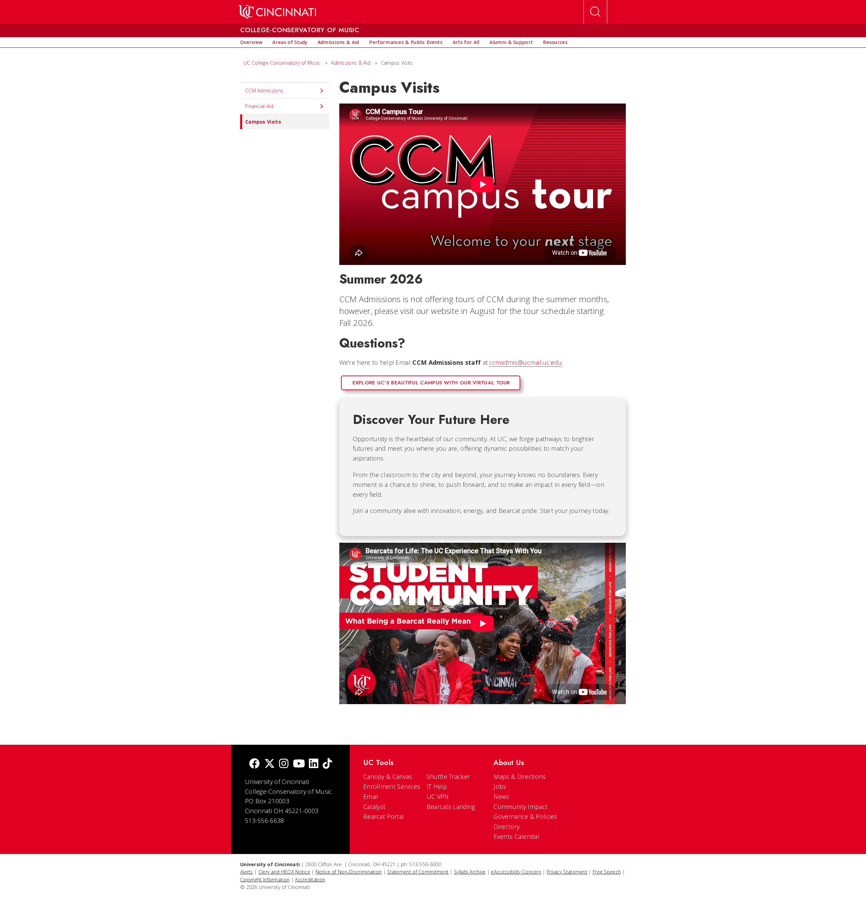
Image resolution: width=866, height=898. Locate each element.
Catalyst (374, 807)
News (501, 796)
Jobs (500, 786)
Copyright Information (265, 879)
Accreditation (310, 879)
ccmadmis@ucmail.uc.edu (525, 362)
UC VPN (438, 796)
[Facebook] (254, 764)
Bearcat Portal (383, 816)
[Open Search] (595, 12)
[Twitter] (269, 764)
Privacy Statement (567, 872)
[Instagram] (284, 764)
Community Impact (520, 807)
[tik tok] (327, 764)
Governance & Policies (525, 816)
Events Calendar (517, 836)
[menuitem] (251, 42)
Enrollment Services (391, 786)
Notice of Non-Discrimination (349, 872)
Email (371, 796)
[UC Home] (277, 12)
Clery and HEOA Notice (284, 872)
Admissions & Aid (350, 63)
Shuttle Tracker (448, 776)
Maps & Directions (520, 776)
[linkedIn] (313, 764)
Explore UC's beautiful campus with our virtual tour (431, 382)
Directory (507, 827)
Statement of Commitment (418, 872)
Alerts (246, 872)
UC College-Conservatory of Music (282, 63)
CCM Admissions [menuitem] (264, 90)
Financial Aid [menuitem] (259, 106)
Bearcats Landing (451, 807)
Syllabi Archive (470, 872)
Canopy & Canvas (387, 776)
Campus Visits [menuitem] (263, 121)
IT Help (437, 786)
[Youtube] (299, 764)
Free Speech (607, 872)
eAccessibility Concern (516, 872)
